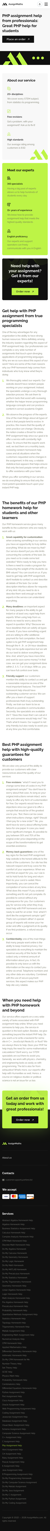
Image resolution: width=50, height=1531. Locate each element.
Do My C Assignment (11, 1495)
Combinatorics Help (11, 1384)
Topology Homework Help (14, 1323)
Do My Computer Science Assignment (19, 1482)
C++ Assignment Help (11, 1437)
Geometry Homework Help (14, 1286)
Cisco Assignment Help (12, 1400)
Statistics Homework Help (14, 1318)
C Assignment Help (11, 1441)
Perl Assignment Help (12, 1396)
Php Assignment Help (12, 1445)
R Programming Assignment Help (17, 1474)
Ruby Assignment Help (12, 1458)
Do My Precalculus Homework (16, 1274)
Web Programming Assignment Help (19, 1409)
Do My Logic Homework (13, 1261)
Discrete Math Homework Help (16, 1245)
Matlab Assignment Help (13, 1331)
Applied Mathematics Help (14, 1347)
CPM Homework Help (12, 1343)
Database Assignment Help (14, 1421)
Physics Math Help (10, 1376)
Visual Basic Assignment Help (15, 1425)
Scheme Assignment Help (14, 1429)
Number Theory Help (12, 1364)
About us (7, 1157)
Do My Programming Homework (16, 1478)
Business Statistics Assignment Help (18, 1228)
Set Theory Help (9, 1368)
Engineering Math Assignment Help (18, 1335)
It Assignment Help (10, 1466)
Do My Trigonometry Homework (16, 1282)
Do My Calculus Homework (14, 1253)
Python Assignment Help (13, 1392)
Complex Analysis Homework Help (18, 1237)
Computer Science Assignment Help (18, 1433)
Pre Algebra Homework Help (15, 1302)
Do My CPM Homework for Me (16, 1359)
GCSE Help (7, 1372)
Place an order (16, 39)
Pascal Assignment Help (13, 1462)
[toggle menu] (46, 4)
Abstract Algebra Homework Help (17, 1220)
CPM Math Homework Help (14, 1241)
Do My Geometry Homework (15, 1257)
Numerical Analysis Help (13, 1339)
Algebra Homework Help (13, 1224)
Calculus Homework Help (13, 1233)
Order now (23, 291)
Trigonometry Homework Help (16, 1327)
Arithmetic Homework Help (14, 1355)
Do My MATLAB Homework (14, 1269)
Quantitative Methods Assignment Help (20, 1314)
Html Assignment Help (12, 1450)
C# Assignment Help (11, 1454)
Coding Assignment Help (13, 1413)
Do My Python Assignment (14, 1499)
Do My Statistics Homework (14, 1278)
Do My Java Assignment (13, 1490)
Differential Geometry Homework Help (19, 1351)
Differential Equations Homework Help (19, 1388)
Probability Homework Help (14, 1310)
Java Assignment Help (12, 1470)
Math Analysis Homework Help (16, 1298)
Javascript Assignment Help (15, 1417)
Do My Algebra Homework (14, 1249)
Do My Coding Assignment (14, 1503)
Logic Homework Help (12, 1294)
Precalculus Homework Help (15, 1306)
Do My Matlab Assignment (14, 1486)
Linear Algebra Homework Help (16, 1290)
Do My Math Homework (12, 1265)
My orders (39, 4)
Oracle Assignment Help (13, 1405)
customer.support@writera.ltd (19, 1180)
